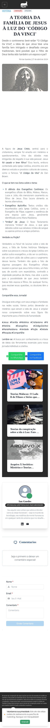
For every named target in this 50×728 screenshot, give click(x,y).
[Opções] (4, 4)
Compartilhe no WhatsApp (17, 356)
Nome (9, 582)
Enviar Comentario (25, 623)
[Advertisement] (25, 119)
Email (9, 593)
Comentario (12, 605)
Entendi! (25, 722)
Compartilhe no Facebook (36, 356)
